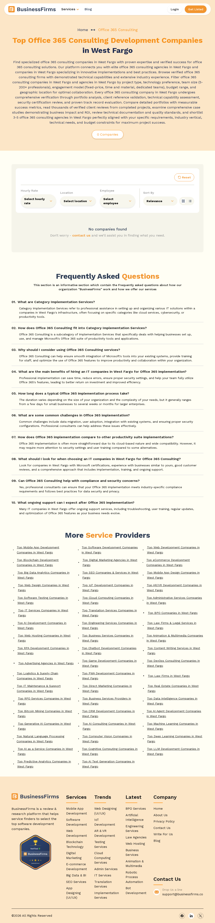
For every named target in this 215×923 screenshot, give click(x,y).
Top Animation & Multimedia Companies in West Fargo (175, 638)
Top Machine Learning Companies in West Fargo (172, 726)
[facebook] (182, 916)
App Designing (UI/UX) (73, 892)
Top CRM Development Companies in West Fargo (108, 713)
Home (82, 29)
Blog (88, 9)
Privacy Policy (164, 821)
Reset (186, 177)
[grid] (183, 201)
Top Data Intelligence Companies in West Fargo (172, 701)
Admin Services (106, 869)
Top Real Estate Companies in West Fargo (173, 688)
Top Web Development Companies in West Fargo (173, 550)
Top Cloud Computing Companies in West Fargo (107, 600)
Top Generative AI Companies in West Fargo (44, 726)
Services (68, 9)
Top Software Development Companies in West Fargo (110, 550)
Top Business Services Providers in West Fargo (106, 701)
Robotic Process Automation (134, 877)
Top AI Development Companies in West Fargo (41, 625)
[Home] (32, 9)
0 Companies (107, 134)
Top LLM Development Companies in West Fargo (173, 751)
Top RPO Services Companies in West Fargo (44, 701)
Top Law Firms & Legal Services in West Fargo (171, 625)
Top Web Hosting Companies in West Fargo (44, 638)
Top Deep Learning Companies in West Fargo (174, 739)
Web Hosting (135, 844)
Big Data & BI (76, 875)
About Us (160, 815)
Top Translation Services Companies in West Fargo (109, 613)
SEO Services (76, 882)
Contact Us (161, 828)
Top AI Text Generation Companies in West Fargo (108, 764)
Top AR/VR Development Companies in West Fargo (174, 587)
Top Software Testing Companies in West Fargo (42, 600)
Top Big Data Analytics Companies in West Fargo (43, 575)
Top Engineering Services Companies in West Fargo (109, 625)
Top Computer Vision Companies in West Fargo (107, 739)
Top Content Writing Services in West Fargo (173, 650)
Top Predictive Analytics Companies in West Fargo (44, 764)
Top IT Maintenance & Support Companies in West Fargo (39, 688)
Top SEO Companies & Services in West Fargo (110, 575)
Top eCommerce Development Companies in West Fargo (168, 562)
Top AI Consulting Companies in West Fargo (109, 726)
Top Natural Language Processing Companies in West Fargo (40, 739)
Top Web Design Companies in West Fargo (43, 587)
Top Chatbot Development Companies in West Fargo (109, 650)
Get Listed (195, 9)
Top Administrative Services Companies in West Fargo (174, 600)
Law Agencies (136, 837)
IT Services (102, 875)
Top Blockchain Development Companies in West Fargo (38, 562)
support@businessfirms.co (182, 894)
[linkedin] (191, 916)
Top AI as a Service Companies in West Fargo (45, 751)
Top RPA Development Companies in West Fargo (43, 650)
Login (175, 9)
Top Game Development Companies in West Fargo (109, 663)
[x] (200, 916)
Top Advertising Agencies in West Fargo (46, 663)
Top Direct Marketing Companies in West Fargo (107, 688)
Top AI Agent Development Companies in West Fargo (174, 713)
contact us (81, 235)
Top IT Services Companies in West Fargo (43, 613)
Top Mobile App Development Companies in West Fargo (38, 550)
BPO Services (136, 809)
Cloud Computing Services (102, 857)
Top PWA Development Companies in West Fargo (108, 676)
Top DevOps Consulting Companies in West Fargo (173, 663)
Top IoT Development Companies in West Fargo (107, 587)
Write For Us (163, 834)
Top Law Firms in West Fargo (169, 675)
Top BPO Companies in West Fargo (173, 612)
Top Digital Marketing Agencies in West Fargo (110, 562)
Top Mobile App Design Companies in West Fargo (173, 575)
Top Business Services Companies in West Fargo (107, 638)
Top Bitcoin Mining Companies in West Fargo (45, 713)
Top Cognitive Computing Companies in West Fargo (110, 751)
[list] (190, 201)
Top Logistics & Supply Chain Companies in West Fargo (37, 676)
